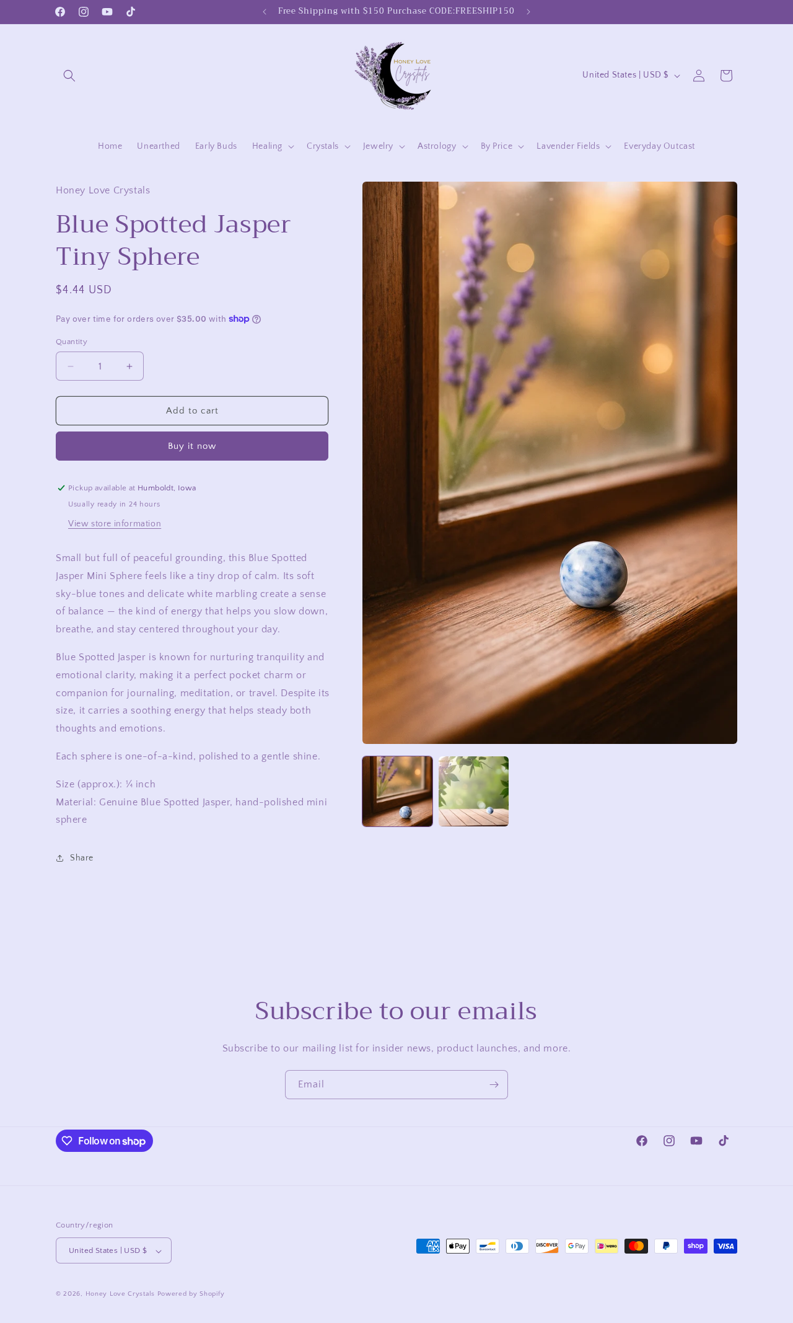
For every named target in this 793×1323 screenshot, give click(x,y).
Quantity (71, 341)
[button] (69, 75)
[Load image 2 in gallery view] (474, 791)
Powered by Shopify (191, 1294)
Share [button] (82, 858)
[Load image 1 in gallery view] (397, 791)
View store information (114, 524)
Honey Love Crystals (120, 1294)
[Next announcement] (528, 12)
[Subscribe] (493, 1084)
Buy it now (192, 446)
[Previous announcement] (264, 12)
